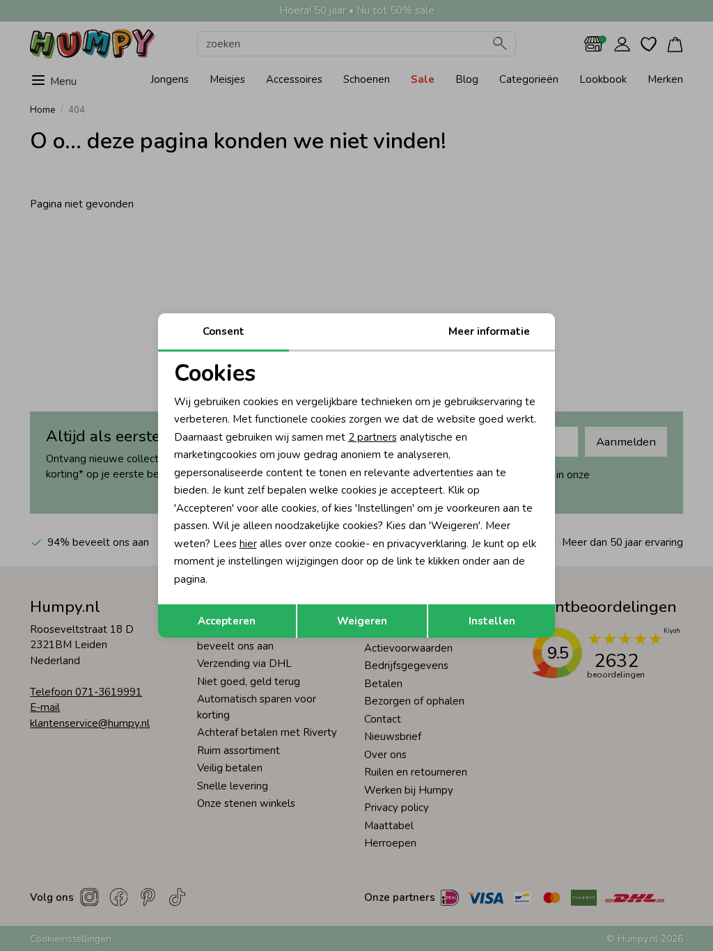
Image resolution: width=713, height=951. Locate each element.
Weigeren (362, 621)
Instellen (492, 621)
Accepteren (227, 621)
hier (248, 544)
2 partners (372, 437)
